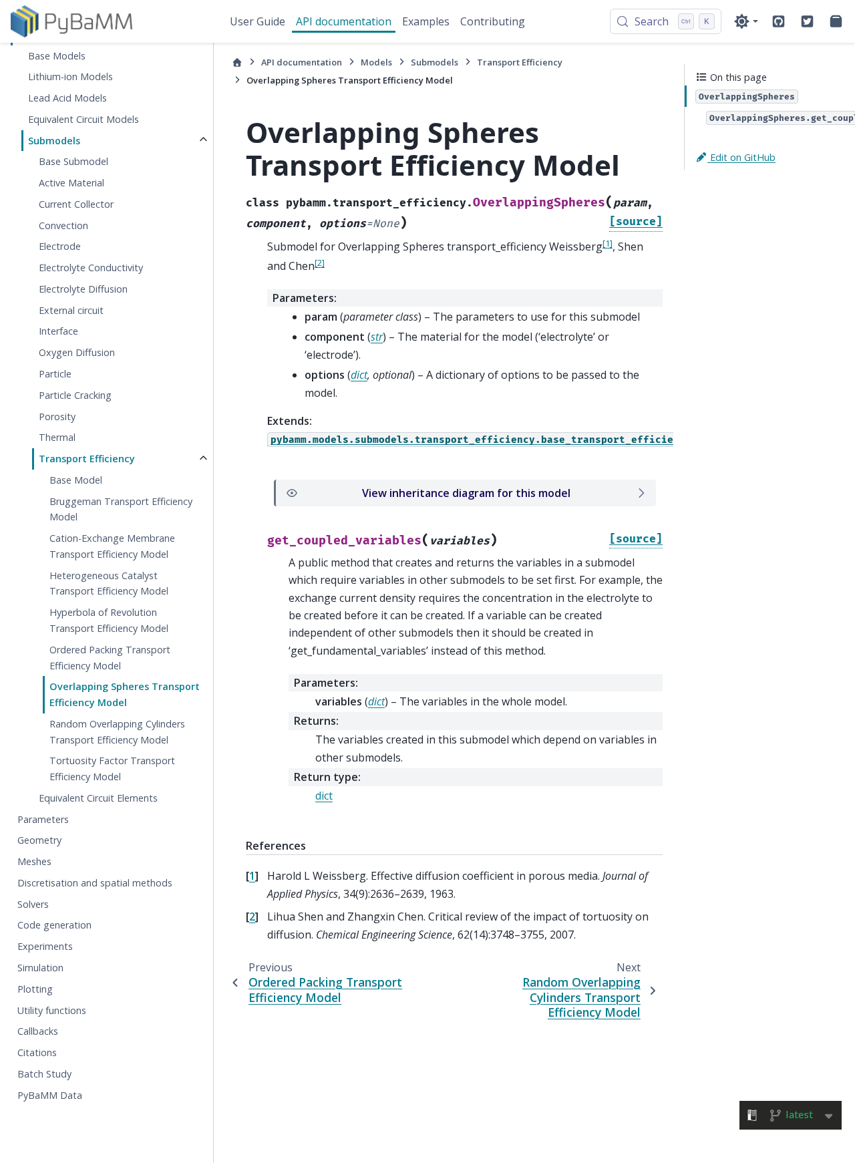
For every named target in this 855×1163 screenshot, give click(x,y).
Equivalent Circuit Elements (98, 798)
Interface (58, 331)
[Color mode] (745, 21)
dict (324, 795)
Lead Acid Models (67, 98)
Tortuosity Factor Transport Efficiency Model (112, 768)
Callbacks (37, 1031)
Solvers (33, 903)
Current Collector (76, 204)
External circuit (71, 309)
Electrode (60, 246)
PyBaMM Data (49, 1094)
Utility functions (51, 1009)
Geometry (39, 840)
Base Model (75, 480)
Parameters (43, 818)
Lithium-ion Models (70, 76)
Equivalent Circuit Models (83, 119)
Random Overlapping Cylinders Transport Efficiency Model (117, 731)
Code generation (54, 925)
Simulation (40, 967)
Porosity (57, 415)
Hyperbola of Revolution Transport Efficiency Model (108, 620)
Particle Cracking (75, 394)
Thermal (57, 437)
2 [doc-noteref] (320, 263)
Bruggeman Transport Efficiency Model (120, 508)
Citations (37, 1052)
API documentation (343, 21)
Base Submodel (73, 161)
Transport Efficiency (87, 458)
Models (376, 62)
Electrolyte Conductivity (91, 267)
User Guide (257, 21)
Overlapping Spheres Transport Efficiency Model (124, 694)
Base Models (57, 55)
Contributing (492, 21)
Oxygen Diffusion (77, 352)
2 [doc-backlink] (252, 916)
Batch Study (44, 1073)
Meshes (34, 861)
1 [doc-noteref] (608, 243)
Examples (426, 21)
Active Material (71, 182)
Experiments (45, 946)
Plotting (35, 988)
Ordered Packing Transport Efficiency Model (109, 657)
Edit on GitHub (741, 156)
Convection (63, 224)
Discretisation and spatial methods (94, 882)
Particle (55, 373)
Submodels (54, 140)
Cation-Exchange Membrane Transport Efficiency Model (112, 546)
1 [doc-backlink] (252, 875)
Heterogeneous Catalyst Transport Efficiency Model (108, 582)
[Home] (237, 62)
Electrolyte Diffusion (83, 289)
